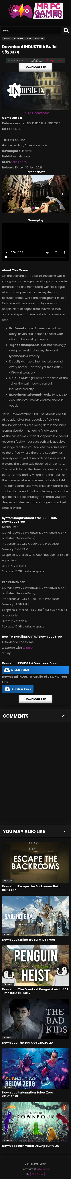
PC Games (8, 881)
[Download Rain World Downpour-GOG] (35, 1122)
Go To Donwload (35, 113)
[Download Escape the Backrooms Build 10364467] (35, 862)
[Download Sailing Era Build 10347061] (35, 916)
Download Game (21, 688)
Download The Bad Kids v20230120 (27, 1043)
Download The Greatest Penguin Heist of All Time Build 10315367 (35, 991)
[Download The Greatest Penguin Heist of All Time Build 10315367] (35, 965)
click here (19, 162)
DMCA (43, 1163)
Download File (35, 67)
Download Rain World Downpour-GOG (30, 1146)
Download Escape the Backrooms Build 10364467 (31, 888)
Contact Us (31, 1163)
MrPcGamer (37, 1174)
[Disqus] (35, 773)
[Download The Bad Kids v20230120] (35, 1019)
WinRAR (28, 647)
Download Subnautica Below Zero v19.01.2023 (27, 1094)
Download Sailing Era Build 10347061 (28, 940)
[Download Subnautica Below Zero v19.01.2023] (35, 1068)
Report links (56, 60)
